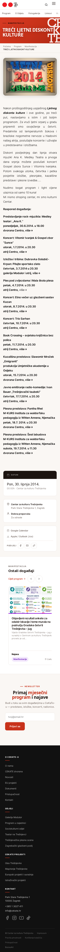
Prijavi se (15, 726)
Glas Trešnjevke (13, 863)
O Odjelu (19, 13)
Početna (7, 46)
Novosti (9, 777)
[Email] (27, 545)
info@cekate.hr (13, 910)
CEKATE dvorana (14, 771)
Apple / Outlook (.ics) (22, 536)
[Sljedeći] (39, 578)
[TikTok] (28, 918)
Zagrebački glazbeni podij (18, 845)
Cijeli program (15, 578)
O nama (9, 765)
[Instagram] (14, 918)
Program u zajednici (15, 823)
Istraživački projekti (15, 880)
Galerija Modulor (13, 817)
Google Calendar (19, 530)
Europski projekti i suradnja (19, 874)
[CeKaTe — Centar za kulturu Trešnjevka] (10, 4)
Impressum (42, 933)
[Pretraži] (46, 5)
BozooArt (9, 947)
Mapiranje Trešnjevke (16, 868)
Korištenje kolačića (33, 938)
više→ (29, 230)
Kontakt (9, 800)
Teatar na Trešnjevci (15, 834)
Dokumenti (10, 788)
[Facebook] (20, 545)
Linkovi (48, 13)
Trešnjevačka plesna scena (19, 840)
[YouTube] (21, 918)
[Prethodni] (31, 578)
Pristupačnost (12, 794)
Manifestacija (31, 46)
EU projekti (10, 782)
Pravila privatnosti (13, 938)
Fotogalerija (34, 13)
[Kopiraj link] (34, 545)
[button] (54, 5)
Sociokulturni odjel (14, 828)
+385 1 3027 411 (14, 906)
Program (6, 13)
